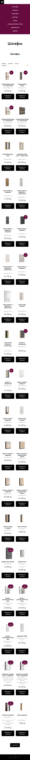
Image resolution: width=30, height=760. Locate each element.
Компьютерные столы (15, 24)
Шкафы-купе (15, 27)
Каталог (4, 275)
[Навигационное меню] (2, 2)
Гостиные (15, 6)
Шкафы (15, 31)
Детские (15, 17)
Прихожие (15, 13)
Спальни (15, 10)
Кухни (15, 20)
